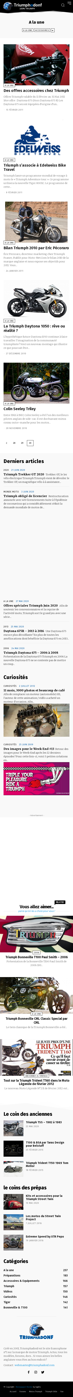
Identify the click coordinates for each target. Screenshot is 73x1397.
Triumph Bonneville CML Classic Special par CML (37, 1021)
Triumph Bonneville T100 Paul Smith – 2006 (36, 957)
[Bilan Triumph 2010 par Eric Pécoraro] (36, 222)
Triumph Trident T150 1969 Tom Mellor (47, 1164)
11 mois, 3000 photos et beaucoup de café (34, 690)
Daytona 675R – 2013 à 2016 (24, 631)
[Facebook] (29, 1372)
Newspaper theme (24, 1387)
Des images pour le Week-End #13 (29, 749)
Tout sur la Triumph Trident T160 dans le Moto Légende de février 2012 (36, 1082)
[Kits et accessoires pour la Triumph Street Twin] (13, 1202)
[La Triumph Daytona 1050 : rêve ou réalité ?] (36, 300)
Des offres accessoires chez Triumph (36, 90)
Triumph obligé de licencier (25, 496)
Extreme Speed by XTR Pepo (45, 1236)
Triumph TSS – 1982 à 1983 (44, 1122)
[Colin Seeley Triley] (36, 383)
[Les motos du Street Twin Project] (13, 1222)
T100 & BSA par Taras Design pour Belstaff (45, 1144)
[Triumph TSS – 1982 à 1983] (13, 1128)
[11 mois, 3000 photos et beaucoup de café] (36, 720)
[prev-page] (7, 443)
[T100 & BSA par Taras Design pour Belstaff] (13, 1148)
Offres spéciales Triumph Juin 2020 (31, 605)
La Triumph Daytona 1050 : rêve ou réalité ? (34, 328)
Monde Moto (11, 492)
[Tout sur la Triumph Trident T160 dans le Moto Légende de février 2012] (36, 1057)
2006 (6, 648)
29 (22, 443)
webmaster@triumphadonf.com (35, 1365)
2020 (6, 470)
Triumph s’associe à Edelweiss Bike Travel (35, 167)
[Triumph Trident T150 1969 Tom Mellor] (13, 1169)
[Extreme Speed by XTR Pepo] (13, 1243)
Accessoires (42, 30)
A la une (27, 30)
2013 (6, 627)
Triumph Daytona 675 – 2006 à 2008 (31, 652)
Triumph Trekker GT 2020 (24, 474)
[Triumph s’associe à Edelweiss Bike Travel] (36, 139)
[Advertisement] (36, 555)
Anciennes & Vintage (36, 1076)
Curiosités (10, 686)
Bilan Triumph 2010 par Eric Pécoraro (36, 248)
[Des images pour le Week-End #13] (36, 778)
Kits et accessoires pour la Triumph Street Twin (44, 1197)
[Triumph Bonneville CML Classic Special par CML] (36, 995)
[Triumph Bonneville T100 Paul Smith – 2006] (36, 934)
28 (14, 443)
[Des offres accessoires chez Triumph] (36, 64)
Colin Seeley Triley (20, 408)
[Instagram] (36, 1372)
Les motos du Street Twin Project (43, 1217)
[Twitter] (43, 1372)
